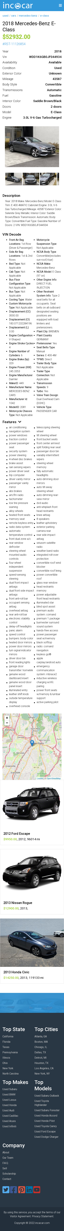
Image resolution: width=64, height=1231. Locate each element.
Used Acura (9, 1121)
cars (13, 15)
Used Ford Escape (45, 1131)
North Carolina (10, 1073)
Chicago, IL (40, 1047)
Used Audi (8, 1110)
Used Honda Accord (45, 1115)
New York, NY (42, 1073)
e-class (44, 15)
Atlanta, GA (40, 1036)
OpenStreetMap (54, 778)
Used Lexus (9, 1099)
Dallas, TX (40, 1052)
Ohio (5, 1063)
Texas (5, 1047)
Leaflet (40, 778)
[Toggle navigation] (60, 5)
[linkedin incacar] (29, 1191)
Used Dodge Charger (46, 1136)
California (7, 1036)
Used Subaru (9, 1089)
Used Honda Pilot (44, 1120)
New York (7, 1068)
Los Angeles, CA (43, 1068)
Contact (6, 1179)
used (5, 15)
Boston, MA (41, 1041)
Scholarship (9, 1173)
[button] (32, 743)
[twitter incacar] (5, 1191)
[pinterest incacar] (21, 1191)
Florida (6, 1041)
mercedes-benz (28, 15)
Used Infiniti (9, 1126)
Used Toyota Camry (45, 1126)
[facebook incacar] (13, 1191)
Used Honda (9, 1105)
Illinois (6, 1057)
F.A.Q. (5, 1163)
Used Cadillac (10, 1115)
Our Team (7, 1157)
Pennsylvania (10, 1052)
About (5, 1152)
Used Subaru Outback (46, 1095)
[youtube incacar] (36, 1191)
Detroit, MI (40, 1057)
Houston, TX (41, 1063)
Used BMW (8, 1094)
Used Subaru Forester (47, 1110)
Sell (4, 1168)
